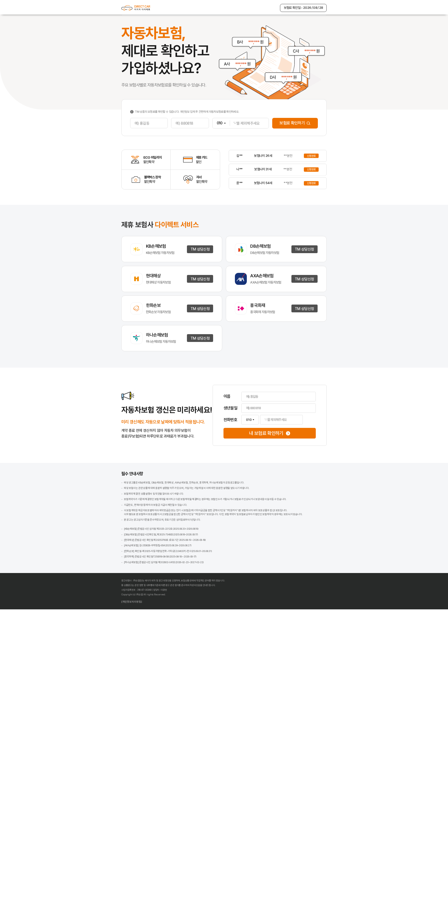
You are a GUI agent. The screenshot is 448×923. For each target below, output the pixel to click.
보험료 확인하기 (327, 186)
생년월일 (235, 616)
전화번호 (235, 634)
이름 (230, 599)
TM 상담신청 (188, 376)
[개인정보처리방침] (83, 910)
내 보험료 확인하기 (289, 654)
